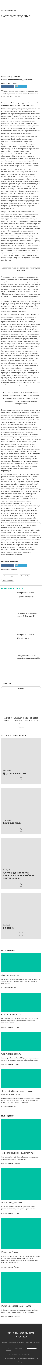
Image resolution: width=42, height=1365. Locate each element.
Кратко (21, 1337)
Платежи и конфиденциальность (27, 1358)
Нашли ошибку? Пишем (9, 569)
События (27, 1333)
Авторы (4, 1342)
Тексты (13, 1333)
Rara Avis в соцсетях (33, 1342)
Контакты (12, 1342)
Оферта (21, 1362)
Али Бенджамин (8, 580)
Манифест (20, 1342)
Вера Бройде (25, 576)
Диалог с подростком (10, 576)
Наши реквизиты (9, 1358)
